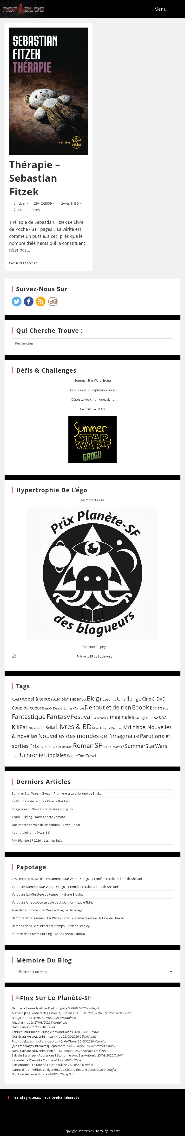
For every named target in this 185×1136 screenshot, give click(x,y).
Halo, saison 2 (22, 1027)
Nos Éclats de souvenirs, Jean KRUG (37, 1051)
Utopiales (55, 755)
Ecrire (156, 707)
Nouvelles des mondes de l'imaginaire (88, 736)
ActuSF (16, 699)
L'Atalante (34, 728)
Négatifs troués (23, 1022)
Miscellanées (101, 728)
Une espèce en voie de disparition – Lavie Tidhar (46, 825)
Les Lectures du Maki (27, 878)
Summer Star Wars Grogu (92, 380)
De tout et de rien (108, 707)
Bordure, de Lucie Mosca (29, 1074)
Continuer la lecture (25, 263)
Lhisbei (19, 203)
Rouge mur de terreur (27, 1017)
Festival (81, 716)
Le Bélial (47, 727)
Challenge (129, 698)
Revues (67, 747)
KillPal (19, 727)
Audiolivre (62, 699)
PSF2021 (56, 747)
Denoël (47, 708)
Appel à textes (37, 698)
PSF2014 (45, 747)
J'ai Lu (139, 718)
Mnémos (116, 728)
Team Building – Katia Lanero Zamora (38, 817)
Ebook (140, 707)
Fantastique (29, 716)
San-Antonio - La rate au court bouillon (39, 1065)
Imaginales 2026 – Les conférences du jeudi (42, 809)
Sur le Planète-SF (63, 997)
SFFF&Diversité (113, 747)
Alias (15, 910)
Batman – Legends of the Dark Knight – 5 (41, 1008)
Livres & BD (69, 203)
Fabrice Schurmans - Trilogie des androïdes (42, 1032)
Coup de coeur (26, 708)
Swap (15, 756)
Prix (34, 746)
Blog (93, 698)
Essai (166, 708)
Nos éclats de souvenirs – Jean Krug (37, 1036)
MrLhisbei (134, 727)
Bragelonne (108, 699)
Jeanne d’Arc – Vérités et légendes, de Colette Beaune (49, 1069)
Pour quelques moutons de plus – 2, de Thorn (44, 1041)
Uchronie (31, 755)
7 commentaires (27, 209)
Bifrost (81, 699)
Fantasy (58, 716)
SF (98, 745)
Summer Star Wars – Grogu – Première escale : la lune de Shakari (57, 793)
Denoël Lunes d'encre (68, 708)
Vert (15, 886)
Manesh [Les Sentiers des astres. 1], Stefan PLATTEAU (49, 1013)
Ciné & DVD (153, 699)
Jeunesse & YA (155, 717)
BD (74, 699)
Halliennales (100, 718)
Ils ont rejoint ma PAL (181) (31, 832)
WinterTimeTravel (81, 755)
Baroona (18, 918)
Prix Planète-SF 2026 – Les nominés (37, 840)
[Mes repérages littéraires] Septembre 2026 (42, 1046)
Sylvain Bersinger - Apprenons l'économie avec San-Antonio (54, 1055)
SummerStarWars (146, 745)
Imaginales (121, 717)
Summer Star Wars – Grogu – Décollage (54, 910)
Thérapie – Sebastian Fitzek (34, 178)
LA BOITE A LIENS (92, 409)
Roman (83, 745)
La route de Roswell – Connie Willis (36, 1060)
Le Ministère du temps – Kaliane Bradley (40, 801)
